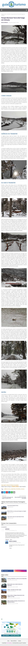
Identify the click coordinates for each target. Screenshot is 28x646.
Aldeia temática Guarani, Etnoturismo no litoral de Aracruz (16, 601)
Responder (7, 539)
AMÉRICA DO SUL (7, 489)
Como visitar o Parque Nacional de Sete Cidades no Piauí (15, 596)
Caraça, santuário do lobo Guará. (14, 589)
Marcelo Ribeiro (4, 22)
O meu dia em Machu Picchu (12, 505)
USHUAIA (8, 14)
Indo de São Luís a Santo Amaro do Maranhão (14, 585)
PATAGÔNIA (18, 489)
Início (8, 640)
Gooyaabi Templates (22, 643)
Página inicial (3, 14)
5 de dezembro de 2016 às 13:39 (14, 542)
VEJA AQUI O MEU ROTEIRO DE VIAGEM (9, 485)
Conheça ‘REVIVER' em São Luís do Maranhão (17, 578)
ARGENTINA (13, 489)
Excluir (11, 539)
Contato (19, 640)
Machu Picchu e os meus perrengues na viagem (16, 511)
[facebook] (7, 571)
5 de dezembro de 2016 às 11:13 (11, 530)
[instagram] (20, 571)
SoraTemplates (9, 643)
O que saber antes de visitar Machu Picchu (15, 516)
